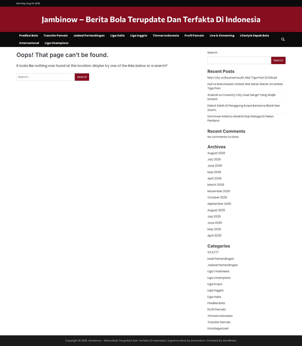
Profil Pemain (194, 35)
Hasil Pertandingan (220, 259)
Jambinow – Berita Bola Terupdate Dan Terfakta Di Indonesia (151, 19)
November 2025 (218, 191)
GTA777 (213, 252)
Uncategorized (217, 328)
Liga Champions (57, 43)
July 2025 (214, 216)
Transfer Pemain (56, 35)
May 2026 (214, 172)
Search (212, 52)
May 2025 (214, 229)
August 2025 (216, 210)
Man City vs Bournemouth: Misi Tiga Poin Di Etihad (242, 78)
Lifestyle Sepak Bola (254, 35)
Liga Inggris (138, 35)
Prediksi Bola (28, 35)
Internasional (29, 43)
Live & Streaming (222, 35)
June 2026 (214, 166)
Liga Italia (117, 35)
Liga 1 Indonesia (218, 271)
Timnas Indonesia (166, 35)
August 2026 (216, 153)
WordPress (229, 340)
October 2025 (217, 197)
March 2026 (215, 185)
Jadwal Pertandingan (89, 35)
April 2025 (214, 236)
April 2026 (214, 178)
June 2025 (214, 223)
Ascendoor (198, 340)
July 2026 (214, 159)
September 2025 (219, 204)
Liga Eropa (214, 284)
